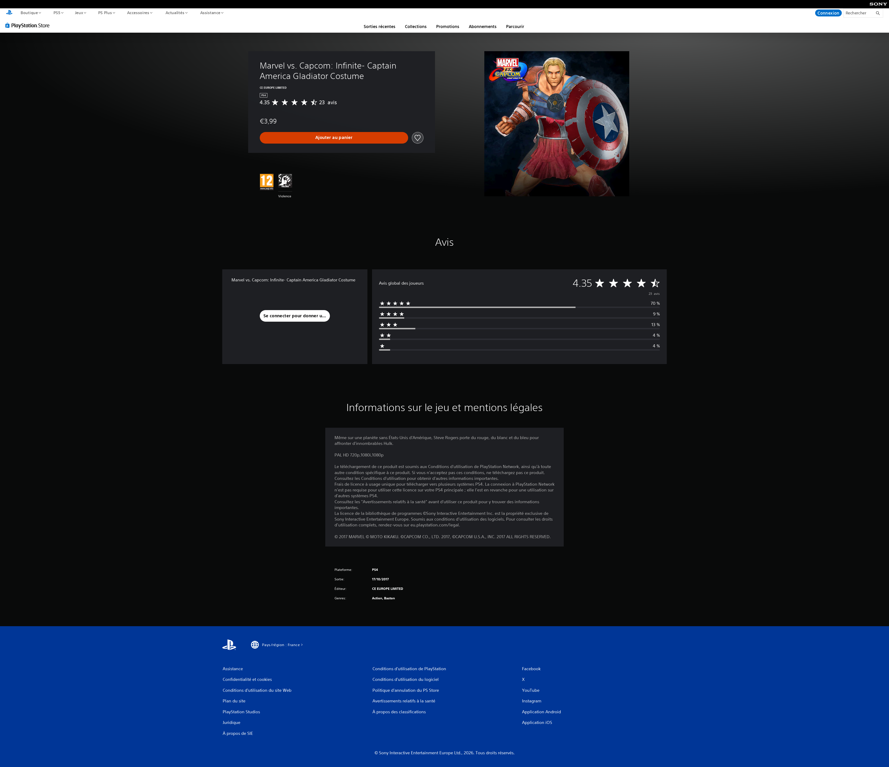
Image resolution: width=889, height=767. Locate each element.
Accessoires (138, 12)
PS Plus (105, 12)
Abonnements (483, 26)
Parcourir (515, 26)
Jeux (79, 12)
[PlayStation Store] (29, 25)
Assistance (210, 12)
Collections (416, 26)
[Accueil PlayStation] (9, 13)
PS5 (56, 12)
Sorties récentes (379, 26)
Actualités (174, 12)
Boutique (29, 12)
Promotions (447, 26)
